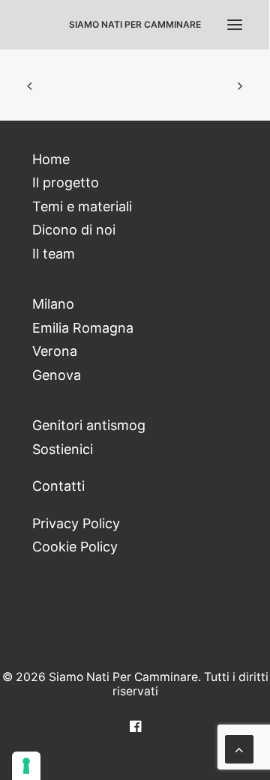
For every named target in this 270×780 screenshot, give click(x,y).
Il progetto (65, 182)
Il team (53, 253)
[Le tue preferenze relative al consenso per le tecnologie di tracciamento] (26, 766)
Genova (56, 375)
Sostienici (62, 449)
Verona (54, 351)
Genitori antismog (89, 425)
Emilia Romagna (83, 328)
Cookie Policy (75, 546)
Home (51, 159)
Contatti (58, 486)
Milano (53, 304)
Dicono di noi (74, 230)
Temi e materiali (82, 206)
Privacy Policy (76, 523)
